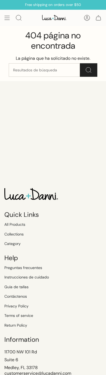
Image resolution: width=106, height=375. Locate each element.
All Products (14, 224)
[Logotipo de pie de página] (31, 194)
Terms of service (18, 315)
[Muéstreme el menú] (7, 18)
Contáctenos (15, 296)
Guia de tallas (16, 286)
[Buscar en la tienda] (88, 70)
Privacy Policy (16, 306)
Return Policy (15, 325)
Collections (14, 234)
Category (12, 243)
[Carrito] (98, 18)
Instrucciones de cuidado (26, 277)
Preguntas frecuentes (23, 267)
